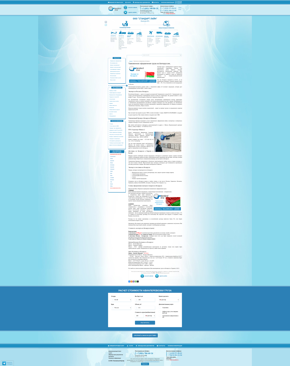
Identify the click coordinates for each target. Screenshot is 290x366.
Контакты (156, 2)
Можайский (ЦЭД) (121, 38)
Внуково (112, 40)
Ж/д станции (139, 35)
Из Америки (150, 40)
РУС (180, 9)
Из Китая (149, 38)
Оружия (111, 103)
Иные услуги (112, 80)
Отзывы (111, 123)
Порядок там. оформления (115, 128)
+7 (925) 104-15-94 (175, 355)
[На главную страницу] (115, 8)
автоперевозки (159, 36)
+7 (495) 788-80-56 (150, 8)
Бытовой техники (113, 111)
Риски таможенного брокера (116, 132)
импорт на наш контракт (115, 67)
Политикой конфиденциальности (151, 361)
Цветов (110, 113)
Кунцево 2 (138, 40)
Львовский (121, 44)
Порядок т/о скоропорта (115, 138)
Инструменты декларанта (115, 140)
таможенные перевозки (115, 73)
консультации (113, 75)
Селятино (138, 39)
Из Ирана (158, 40)
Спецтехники (112, 99)
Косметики (111, 107)
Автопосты (121, 35)
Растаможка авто (114, 63)
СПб (128, 40)
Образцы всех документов (142, 2)
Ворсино (138, 37)
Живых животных (113, 105)
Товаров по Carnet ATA (114, 97)
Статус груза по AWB (114, 126)
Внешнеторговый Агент (116, 2)
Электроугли (139, 41)
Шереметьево (114, 39)
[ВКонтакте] (129, 281)
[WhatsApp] (136, 281)
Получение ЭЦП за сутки (115, 77)
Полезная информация (167, 2)
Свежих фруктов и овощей (115, 92)
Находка (129, 43)
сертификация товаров (115, 69)
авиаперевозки (150, 36)
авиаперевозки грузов (115, 71)
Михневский (121, 42)
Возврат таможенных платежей (116, 136)
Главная (130, 61)
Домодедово (113, 37)
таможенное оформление (115, 60)
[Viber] (133, 281)
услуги (129, 2)
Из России (149, 41)
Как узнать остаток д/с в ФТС (116, 134)
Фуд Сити (121, 40)
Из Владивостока (150, 43)
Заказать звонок (132, 7)
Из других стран (149, 46)
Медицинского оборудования (115, 94)
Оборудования (112, 116)
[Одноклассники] (131, 281)
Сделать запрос (132, 12)
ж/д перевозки (176, 36)
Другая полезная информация (116, 145)
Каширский (121, 41)
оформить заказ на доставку (145, 335)
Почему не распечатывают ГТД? (116, 143)
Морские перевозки (166, 37)
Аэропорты (113, 35)
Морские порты (129, 36)
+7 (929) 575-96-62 (175, 353)
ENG (180, 7)
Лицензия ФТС (145, 21)
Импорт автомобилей (114, 65)
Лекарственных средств (114, 109)
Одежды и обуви (112, 90)
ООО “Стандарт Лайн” (145, 18)
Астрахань (129, 41)
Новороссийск (130, 38)
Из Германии (150, 39)
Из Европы (158, 38)
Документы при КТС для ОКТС (116, 130)
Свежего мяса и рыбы (114, 101)
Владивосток (130, 42)
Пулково (112, 41)
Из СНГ (157, 39)
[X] (138, 281)
